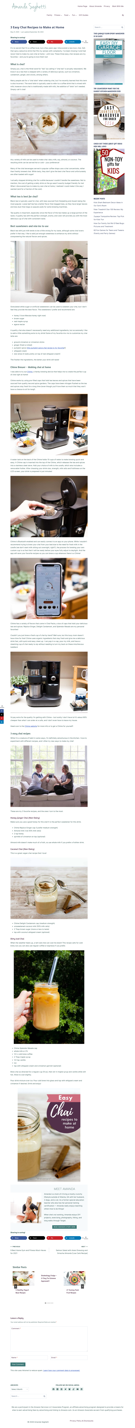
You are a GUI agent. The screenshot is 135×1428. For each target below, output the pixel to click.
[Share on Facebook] (2, 711)
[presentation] (23, 1278)
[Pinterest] (61, 1389)
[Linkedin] (81, 1389)
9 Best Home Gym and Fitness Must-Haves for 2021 (28, 1250)
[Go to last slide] (15, 1286)
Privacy (107, 6)
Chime (30, 372)
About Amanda (95, 6)
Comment (16, 1328)
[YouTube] (77, 1389)
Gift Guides (83, 15)
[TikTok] (73, 1389)
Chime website (31, 726)
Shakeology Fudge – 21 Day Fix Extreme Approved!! (49, 1278)
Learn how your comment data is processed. (61, 1370)
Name (14, 1357)
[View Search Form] (123, 15)
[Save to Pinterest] (2, 718)
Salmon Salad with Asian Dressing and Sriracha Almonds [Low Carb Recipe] (72, 1250)
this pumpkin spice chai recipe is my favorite (45, 348)
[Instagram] (57, 1389)
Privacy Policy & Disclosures (81, 1421)
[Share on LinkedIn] (2, 722)
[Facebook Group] (69, 1389)
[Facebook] (53, 1389)
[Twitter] (65, 1389)
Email (54, 1357)
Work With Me (118, 6)
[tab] (45, 1303)
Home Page (82, 6)
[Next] (82, 1286)
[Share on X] (2, 714)
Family (49, 15)
